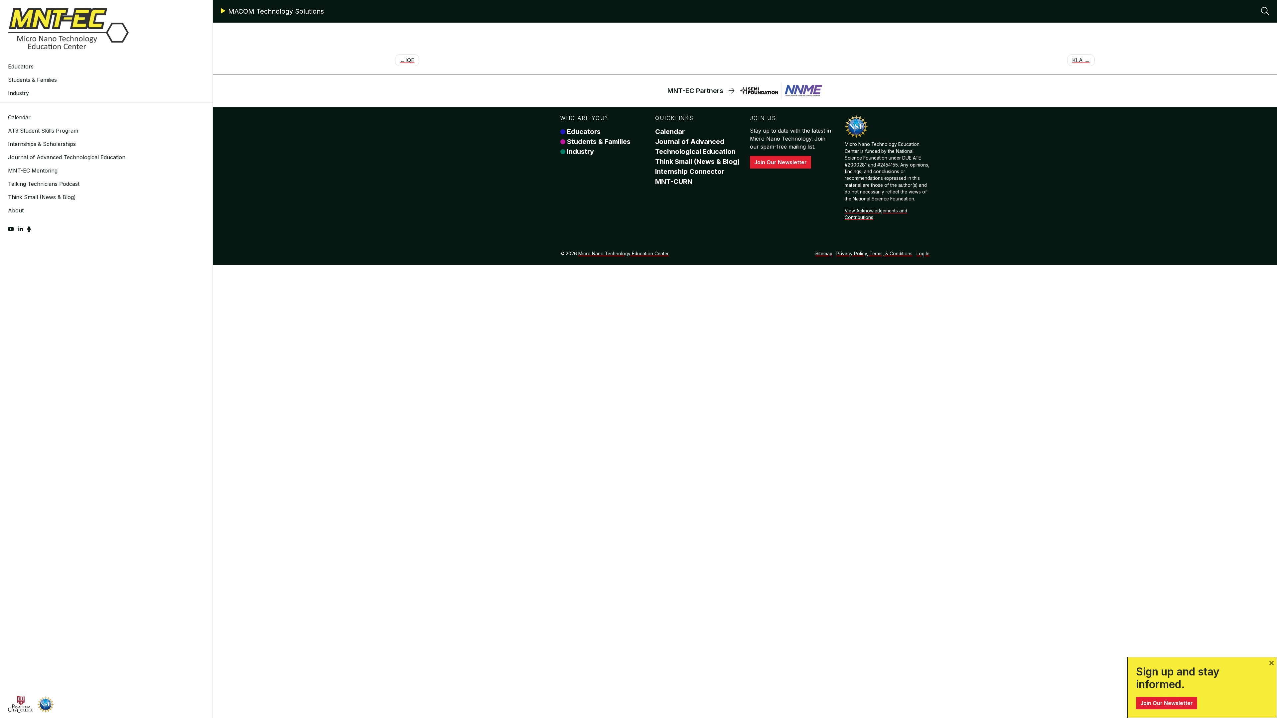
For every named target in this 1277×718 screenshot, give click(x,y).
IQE (409, 60)
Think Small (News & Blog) (42, 197)
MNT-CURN (673, 181)
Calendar (19, 117)
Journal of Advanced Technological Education (66, 157)
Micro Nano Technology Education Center (623, 253)
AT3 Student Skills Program (43, 130)
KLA (1077, 60)
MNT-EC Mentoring (33, 170)
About (16, 210)
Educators (21, 66)
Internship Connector (689, 172)
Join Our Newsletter (780, 162)
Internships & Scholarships (42, 144)
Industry (18, 93)
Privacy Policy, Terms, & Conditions (874, 253)
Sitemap (823, 253)
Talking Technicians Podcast (43, 183)
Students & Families (32, 79)
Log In (923, 253)
